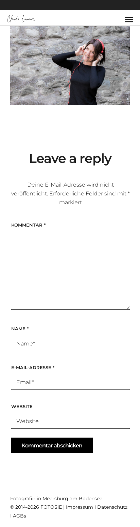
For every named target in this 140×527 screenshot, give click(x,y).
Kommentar (28, 225)
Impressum (79, 507)
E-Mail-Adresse (32, 367)
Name (20, 328)
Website (22, 406)
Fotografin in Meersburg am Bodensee (56, 499)
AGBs (19, 516)
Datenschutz (112, 507)
